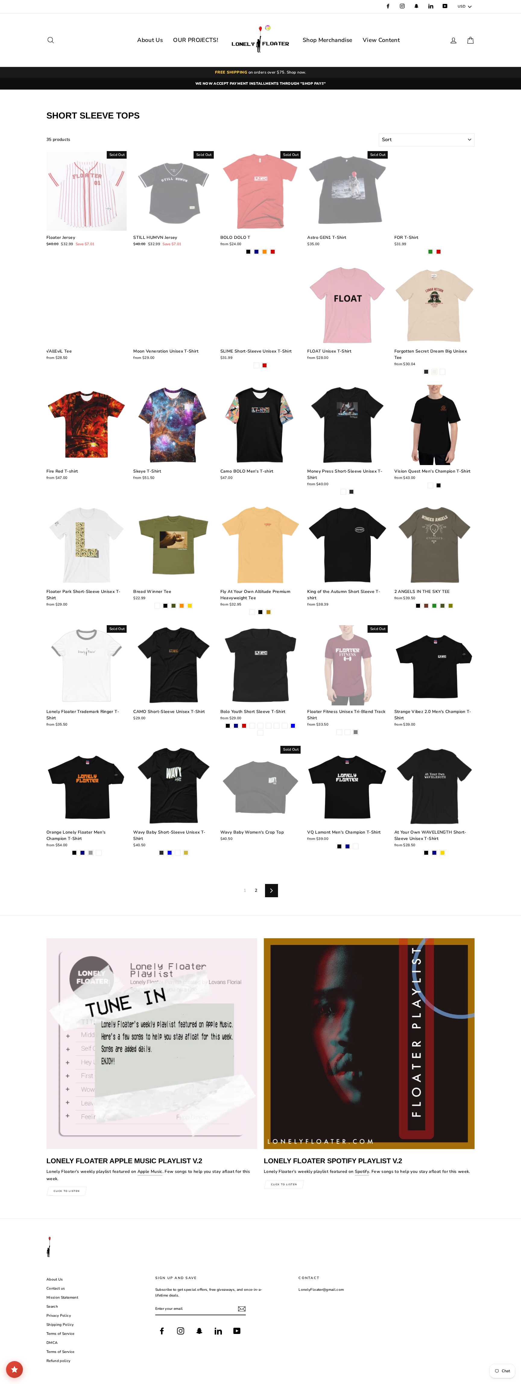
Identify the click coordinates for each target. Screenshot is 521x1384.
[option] (260, 84)
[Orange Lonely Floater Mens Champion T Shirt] (74, 853)
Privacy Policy (58, 1315)
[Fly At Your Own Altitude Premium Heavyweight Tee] (252, 612)
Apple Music (150, 1171)
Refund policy (58, 1360)
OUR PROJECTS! (195, 40)
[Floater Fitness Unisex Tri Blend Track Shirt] (339, 732)
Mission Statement (62, 1297)
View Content (381, 40)
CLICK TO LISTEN (67, 1191)
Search (52, 1306)
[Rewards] (14, 1369)
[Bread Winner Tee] (157, 606)
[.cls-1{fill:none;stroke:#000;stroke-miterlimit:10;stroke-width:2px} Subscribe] (242, 1309)
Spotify (362, 1171)
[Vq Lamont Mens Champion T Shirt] (339, 847)
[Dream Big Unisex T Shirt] (426, 372)
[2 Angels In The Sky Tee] (418, 606)
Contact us (55, 1288)
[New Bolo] (248, 252)
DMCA (52, 1342)
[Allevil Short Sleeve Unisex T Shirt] (343, 492)
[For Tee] (430, 252)
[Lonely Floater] (260, 40)
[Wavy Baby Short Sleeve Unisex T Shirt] (161, 853)
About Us (150, 40)
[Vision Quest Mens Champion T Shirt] (430, 486)
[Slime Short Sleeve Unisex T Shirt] (256, 366)
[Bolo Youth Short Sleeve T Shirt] (228, 726)
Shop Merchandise (327, 40)
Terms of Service (60, 1333)
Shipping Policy (60, 1324)
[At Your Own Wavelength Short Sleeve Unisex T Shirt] (426, 853)
